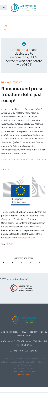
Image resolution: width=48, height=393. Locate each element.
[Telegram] (30, 262)
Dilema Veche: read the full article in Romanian (23, 159)
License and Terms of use (24, 371)
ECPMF (9, 244)
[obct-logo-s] (23, 3)
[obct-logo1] (24, 314)
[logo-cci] (22, 284)
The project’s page (26, 237)
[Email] (40, 262)
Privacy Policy (24, 374)
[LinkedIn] (12, 262)
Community (18, 50)
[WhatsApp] (22, 262)
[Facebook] (3, 262)
